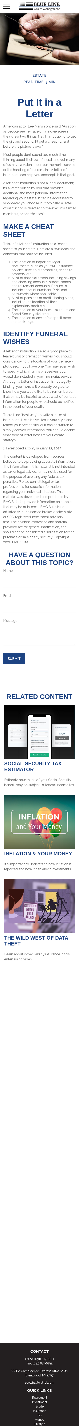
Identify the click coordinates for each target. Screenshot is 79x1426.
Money (39, 1419)
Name (8, 571)
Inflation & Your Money (38, 853)
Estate (40, 1406)
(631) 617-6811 (44, 1359)
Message (10, 621)
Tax (39, 1415)
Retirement (39, 1397)
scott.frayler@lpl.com (39, 1382)
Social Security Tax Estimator (33, 766)
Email (7, 596)
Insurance (39, 1411)
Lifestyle (39, 1424)
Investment (39, 1402)
